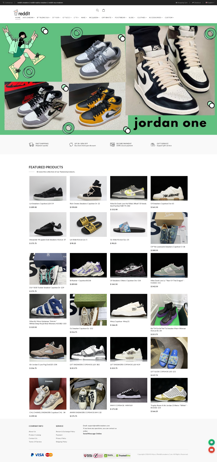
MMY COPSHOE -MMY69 (121, 405)
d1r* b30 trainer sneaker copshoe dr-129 (46, 287)
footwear (120, 17)
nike (83, 17)
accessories (155, 17)
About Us (32, 431)
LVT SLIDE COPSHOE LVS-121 (163, 371)
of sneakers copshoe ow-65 (162, 203)
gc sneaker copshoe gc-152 (81, 328)
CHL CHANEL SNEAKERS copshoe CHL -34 (47, 412)
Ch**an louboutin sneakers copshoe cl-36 (168, 247)
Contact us (9, 3)
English (210, 3)
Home (17, 17)
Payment (59, 435)
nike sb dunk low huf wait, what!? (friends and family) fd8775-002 (128, 204)
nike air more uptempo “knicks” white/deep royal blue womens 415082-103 (47, 322)
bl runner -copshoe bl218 (80, 280)
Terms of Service (35, 442)
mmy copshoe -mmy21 (119, 321)
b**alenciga (43, 17)
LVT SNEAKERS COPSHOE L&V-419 (125, 364)
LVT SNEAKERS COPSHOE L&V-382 (85, 364)
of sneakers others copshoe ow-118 (125, 280)
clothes (141, 17)
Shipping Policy (61, 442)
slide (131, 17)
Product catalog (35, 435)
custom (168, 17)
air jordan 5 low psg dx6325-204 (43, 364)
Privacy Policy (61, 438)
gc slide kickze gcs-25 (119, 240)
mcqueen (93, 17)
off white (106, 17)
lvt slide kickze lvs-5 (78, 240)
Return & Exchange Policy (65, 431)
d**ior (56, 17)
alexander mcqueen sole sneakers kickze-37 (47, 240)
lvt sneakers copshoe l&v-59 (41, 203)
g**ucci (66, 17)
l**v (76, 17)
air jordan (28, 17)
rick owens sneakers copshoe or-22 (85, 203)
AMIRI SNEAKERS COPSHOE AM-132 (86, 412)
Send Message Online (92, 433)
